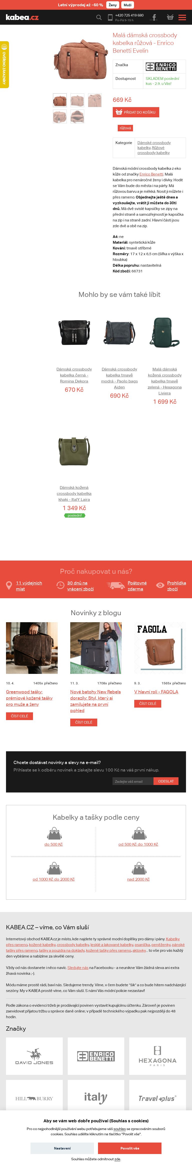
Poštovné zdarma (137, 585)
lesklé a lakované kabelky (111, 945)
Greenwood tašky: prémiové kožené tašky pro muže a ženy (29, 698)
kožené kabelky (42, 945)
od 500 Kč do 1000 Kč (138, 844)
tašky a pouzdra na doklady (61, 950)
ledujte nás (79, 968)
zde (117, 1159)
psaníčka (142, 945)
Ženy (113, 5)
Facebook (154, 17)
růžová (125, 128)
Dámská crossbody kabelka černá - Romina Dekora (74, 375)
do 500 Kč (53, 844)
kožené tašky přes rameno (108, 950)
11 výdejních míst (29, 585)
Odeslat (166, 781)
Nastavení (62, 1148)
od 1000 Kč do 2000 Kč (54, 879)
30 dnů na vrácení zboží (80, 585)
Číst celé (19, 716)
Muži (128, 5)
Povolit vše (129, 1148)
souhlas (120, 1129)
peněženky (161, 945)
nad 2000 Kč (138, 879)
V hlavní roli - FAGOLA (156, 691)
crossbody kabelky (73, 945)
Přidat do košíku (140, 112)
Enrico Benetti (151, 174)
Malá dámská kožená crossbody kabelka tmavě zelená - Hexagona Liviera (165, 381)
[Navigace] (181, 17)
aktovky (139, 950)
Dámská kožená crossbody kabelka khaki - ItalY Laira (74, 493)
